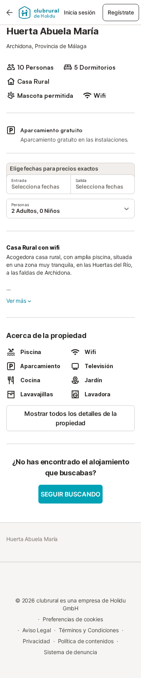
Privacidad (36, 641)
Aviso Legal (36, 630)
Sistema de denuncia (70, 652)
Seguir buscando (70, 494)
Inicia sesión (79, 12)
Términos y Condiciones (89, 630)
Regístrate (121, 12)
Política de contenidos (86, 641)
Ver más (16, 300)
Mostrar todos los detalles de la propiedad (70, 418)
